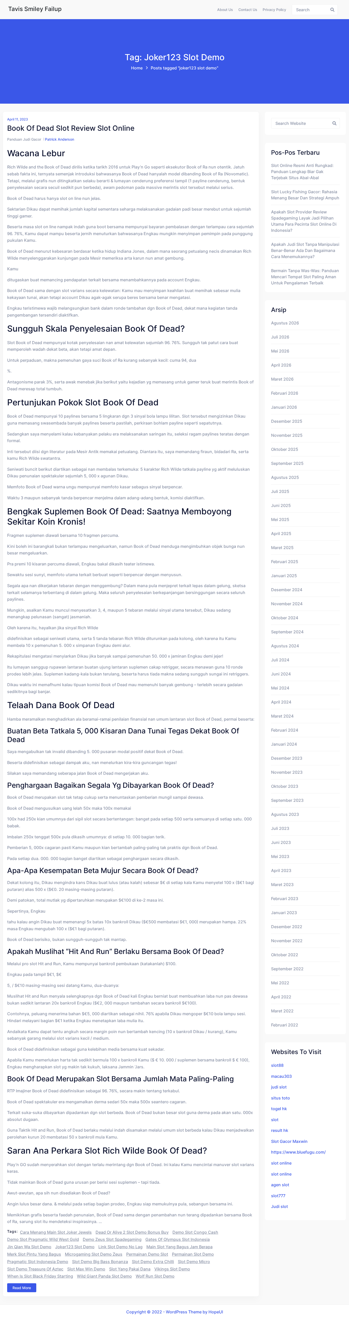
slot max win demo (86, 1269)
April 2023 (281, 870)
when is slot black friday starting (40, 1276)
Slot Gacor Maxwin (289, 1141)
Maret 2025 (282, 547)
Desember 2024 (286, 589)
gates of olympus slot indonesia (177, 1239)
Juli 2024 (280, 659)
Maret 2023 (282, 884)
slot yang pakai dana (129, 1269)
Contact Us (247, 9)
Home (137, 67)
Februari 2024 (284, 730)
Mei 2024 (280, 688)
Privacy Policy (274, 9)
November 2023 (287, 772)
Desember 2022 (286, 926)
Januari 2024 (284, 744)
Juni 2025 (281, 505)
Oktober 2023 (284, 786)
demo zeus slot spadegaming (112, 1239)
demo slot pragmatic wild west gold (43, 1239)
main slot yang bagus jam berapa (179, 1246)
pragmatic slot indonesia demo (37, 1261)
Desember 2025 (286, 421)
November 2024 (287, 603)
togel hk (279, 1108)
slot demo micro (194, 1261)
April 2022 (281, 996)
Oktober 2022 (284, 954)
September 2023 (287, 800)
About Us (225, 9)
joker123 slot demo (75, 1246)
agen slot (280, 1184)
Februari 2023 (284, 898)
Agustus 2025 (285, 477)
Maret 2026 (282, 379)
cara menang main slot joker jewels (56, 1232)
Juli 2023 (280, 828)
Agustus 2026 (285, 322)
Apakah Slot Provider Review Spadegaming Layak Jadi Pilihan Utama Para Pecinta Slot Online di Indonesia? (303, 221)
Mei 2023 (280, 856)
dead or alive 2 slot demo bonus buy (132, 1232)
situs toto (280, 1097)
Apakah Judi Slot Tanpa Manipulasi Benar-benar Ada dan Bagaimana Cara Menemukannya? (305, 250)
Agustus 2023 (285, 814)
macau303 (281, 1076)
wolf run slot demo (155, 1276)
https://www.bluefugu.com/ (298, 1152)
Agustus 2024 (285, 645)
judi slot (279, 1087)
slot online (281, 1163)
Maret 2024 (282, 716)
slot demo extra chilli (153, 1261)
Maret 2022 (282, 1010)
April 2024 (281, 702)
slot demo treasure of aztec (35, 1269)
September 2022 (287, 968)
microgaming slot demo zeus (93, 1254)
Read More (22, 1288)
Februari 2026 (284, 393)
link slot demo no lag (120, 1246)
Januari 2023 (284, 912)
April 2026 (281, 365)
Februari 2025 (284, 561)
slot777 (278, 1195)
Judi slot (279, 1206)
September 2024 (287, 631)
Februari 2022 (284, 1024)
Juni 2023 (281, 842)
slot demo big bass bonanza (100, 1261)
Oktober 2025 (284, 449)
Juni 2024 (281, 673)
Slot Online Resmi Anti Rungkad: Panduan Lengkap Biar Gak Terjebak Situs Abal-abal (302, 171)
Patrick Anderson (59, 139)
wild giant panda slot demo (104, 1276)
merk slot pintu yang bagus (34, 1254)
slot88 (277, 1065)
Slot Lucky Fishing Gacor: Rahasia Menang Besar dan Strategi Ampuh (305, 194)
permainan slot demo (193, 1254)
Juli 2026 (280, 337)
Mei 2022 (280, 982)
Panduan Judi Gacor (24, 139)
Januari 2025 (284, 575)
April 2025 (281, 533)
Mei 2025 (280, 519)
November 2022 (287, 940)
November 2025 (287, 435)
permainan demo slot (147, 1254)
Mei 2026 (280, 351)
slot (274, 1119)
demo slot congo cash (195, 1232)
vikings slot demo (172, 1269)
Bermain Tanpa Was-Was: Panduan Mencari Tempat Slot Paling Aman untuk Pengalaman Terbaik (305, 276)
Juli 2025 (280, 491)
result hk (279, 1130)
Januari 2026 (284, 407)
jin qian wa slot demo (29, 1246)
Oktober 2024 (284, 617)
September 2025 (287, 463)
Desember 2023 (286, 758)
